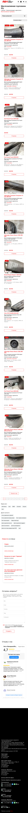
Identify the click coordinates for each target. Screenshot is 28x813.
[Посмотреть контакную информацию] (21, 2)
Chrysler (24, 506)
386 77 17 (7, 802)
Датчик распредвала (15, 525)
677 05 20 (7, 784)
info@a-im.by (4, 806)
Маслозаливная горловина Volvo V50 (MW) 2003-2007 (12, 315)
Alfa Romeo (4, 506)
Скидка (6, 544)
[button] (2, 509)
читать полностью (8, 551)
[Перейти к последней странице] (26, 499)
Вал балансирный (5, 520)
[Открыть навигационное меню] (26, 2)
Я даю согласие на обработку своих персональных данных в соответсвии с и (14, 626)
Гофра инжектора (14, 520)
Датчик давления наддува (19, 523)
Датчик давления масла (7, 523)
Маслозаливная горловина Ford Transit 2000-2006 (13, 121)
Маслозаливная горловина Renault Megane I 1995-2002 (12, 277)
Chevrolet (19, 506)
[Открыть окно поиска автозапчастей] (18, 2)
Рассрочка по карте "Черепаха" (13, 556)
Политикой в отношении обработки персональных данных (13, 626)
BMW (14, 506)
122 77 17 (7, 790)
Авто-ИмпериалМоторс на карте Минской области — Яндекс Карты (14, 697)
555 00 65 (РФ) (6, 791)
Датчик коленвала (5, 525)
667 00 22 (7, 795)
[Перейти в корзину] (23, 2)
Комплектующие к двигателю (11, 45)
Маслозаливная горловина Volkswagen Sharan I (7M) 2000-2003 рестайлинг (13, 433)
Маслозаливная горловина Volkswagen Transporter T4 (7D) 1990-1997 (13, 43)
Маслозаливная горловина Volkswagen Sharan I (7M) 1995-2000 (13, 238)
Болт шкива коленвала (21, 517)
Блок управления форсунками (8, 517)
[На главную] (8, 1)
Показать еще (14, 493)
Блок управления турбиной (7, 515)
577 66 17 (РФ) (6, 796)
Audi (9, 506)
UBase (11, 811)
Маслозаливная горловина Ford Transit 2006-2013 (13, 159)
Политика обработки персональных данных (11, 780)
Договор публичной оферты (7, 777)
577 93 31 (7, 785)
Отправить (9, 631)
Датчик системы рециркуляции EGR (9, 528)
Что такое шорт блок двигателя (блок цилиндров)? (13, 570)
